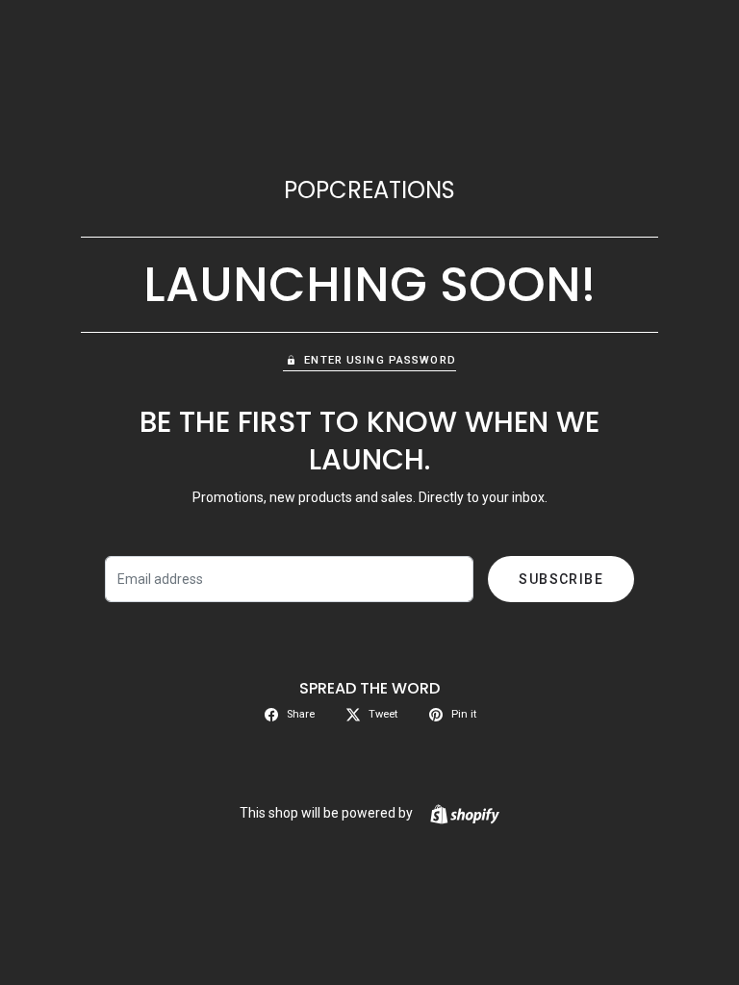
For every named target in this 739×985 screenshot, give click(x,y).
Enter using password (379, 360)
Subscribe (561, 579)
